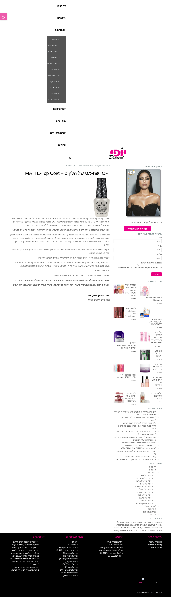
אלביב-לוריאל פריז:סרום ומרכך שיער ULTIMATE (156, 337)
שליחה (156, 274)
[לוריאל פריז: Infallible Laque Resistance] (119, 312)
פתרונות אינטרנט (149, 583)
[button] (3, 16)
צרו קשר (152, 514)
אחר (76, 542)
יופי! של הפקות (144, 495)
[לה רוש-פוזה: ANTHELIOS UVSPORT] (145, 312)
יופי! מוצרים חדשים (143, 492)
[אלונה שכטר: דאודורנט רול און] (145, 397)
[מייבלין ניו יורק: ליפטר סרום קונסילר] (145, 381)
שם (160, 238)
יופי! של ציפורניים (143, 481)
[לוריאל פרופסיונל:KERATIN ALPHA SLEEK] (119, 336)
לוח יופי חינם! (150, 506)
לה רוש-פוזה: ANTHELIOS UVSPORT (155, 321)
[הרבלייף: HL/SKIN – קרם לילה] (145, 368)
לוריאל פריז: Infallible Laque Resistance (139, 443)
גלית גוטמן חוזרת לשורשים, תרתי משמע (139, 423)
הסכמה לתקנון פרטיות (151, 263)
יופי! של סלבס (145, 498)
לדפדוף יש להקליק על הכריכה (146, 222)
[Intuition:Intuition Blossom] (145, 291)
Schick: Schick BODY (158, 353)
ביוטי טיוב (152, 509)
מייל (160, 246)
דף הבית (152, 467)
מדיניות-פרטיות (125, 267)
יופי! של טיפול (145, 489)
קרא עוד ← (132, 299)
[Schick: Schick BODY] (145, 355)
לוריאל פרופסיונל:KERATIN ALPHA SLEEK (126, 345)
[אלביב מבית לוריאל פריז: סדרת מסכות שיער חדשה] (119, 289)
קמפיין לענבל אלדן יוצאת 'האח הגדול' (140, 457)
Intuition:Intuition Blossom (144, 440)
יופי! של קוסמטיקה (143, 486)
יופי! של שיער (145, 484)
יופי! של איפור (145, 475)
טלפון (159, 254)
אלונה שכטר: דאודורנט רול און (156, 395)
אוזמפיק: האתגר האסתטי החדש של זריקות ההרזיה (135, 412)
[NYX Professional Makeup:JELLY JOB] (119, 368)
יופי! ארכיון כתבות (143, 503)
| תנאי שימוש (156, 547)
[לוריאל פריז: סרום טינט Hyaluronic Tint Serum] (119, 397)
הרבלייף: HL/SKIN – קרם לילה (156, 366)
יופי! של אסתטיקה (143, 478)
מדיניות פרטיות (154, 545)
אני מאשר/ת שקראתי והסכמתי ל (140, 267)
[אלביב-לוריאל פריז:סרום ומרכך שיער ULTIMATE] (145, 336)
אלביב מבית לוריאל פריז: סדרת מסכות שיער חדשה (135, 437)
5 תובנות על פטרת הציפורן (145, 414)
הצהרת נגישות (155, 542)
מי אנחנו (152, 470)
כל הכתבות (151, 472)
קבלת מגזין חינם (149, 512)
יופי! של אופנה (145, 500)
